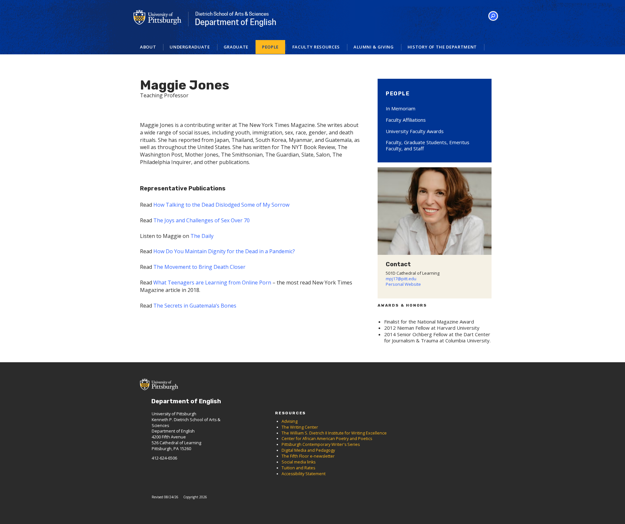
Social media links (298, 462)
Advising (290, 421)
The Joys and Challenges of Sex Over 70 (201, 220)
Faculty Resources (316, 47)
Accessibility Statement (304, 473)
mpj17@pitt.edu (401, 279)
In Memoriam (400, 108)
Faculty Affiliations (406, 120)
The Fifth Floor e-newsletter (308, 456)
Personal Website (403, 284)
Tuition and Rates (298, 468)
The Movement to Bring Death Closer (200, 266)
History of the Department (442, 47)
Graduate (236, 47)
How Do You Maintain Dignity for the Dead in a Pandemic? (224, 251)
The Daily (202, 236)
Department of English (235, 19)
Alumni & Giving (374, 47)
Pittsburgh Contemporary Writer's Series (321, 444)
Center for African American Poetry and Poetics (327, 438)
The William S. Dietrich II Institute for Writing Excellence (334, 433)
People (270, 47)
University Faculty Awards (415, 131)
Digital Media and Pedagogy (308, 450)
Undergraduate (190, 47)
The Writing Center (300, 427)
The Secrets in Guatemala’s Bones (194, 305)
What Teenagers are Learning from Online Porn (212, 282)
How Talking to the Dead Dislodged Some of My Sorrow (221, 204)
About (148, 47)
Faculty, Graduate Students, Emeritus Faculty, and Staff (427, 145)
